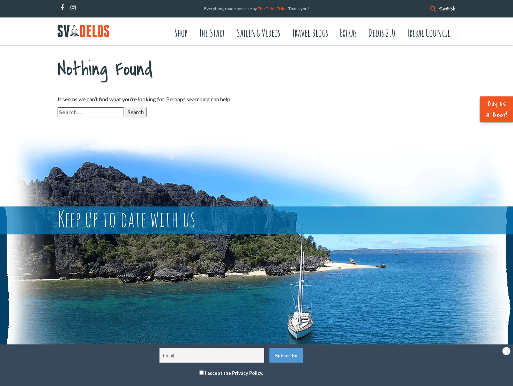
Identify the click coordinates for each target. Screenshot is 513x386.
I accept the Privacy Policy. (234, 373)
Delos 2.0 (381, 32)
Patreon (82, 7)
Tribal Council (428, 32)
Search (447, 9)
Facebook (62, 7)
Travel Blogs (310, 32)
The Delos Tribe (272, 8)
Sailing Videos (258, 32)
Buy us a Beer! (496, 109)
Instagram (73, 7)
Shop (180, 32)
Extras (348, 32)
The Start (212, 32)
